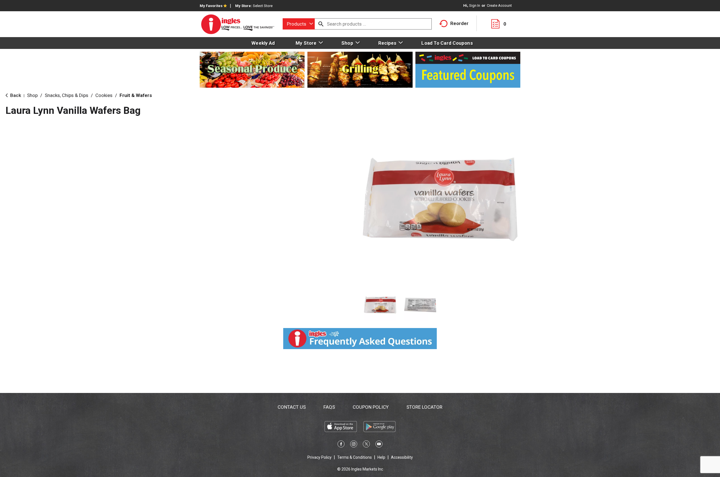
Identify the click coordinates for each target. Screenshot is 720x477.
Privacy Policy (319, 457)
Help (381, 457)
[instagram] (353, 445)
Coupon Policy (371, 407)
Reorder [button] (459, 23)
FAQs (329, 407)
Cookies (103, 95)
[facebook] (341, 445)
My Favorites (211, 6)
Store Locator (424, 407)
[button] (380, 305)
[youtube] (378, 445)
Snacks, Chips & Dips (66, 95)
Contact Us (292, 407)
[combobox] (299, 24)
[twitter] (366, 445)
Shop (32, 95)
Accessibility (402, 457)
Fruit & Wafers (136, 95)
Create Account (499, 5)
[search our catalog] (321, 24)
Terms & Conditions (354, 457)
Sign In (474, 5)
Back (15, 95)
